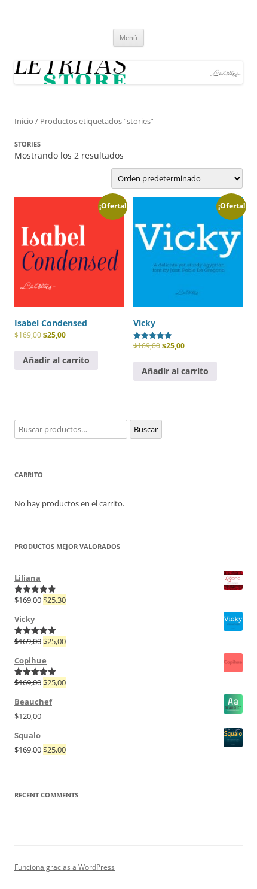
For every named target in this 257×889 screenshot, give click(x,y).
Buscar (146, 429)
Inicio (23, 121)
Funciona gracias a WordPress (64, 867)
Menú (128, 37)
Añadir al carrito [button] (56, 360)
